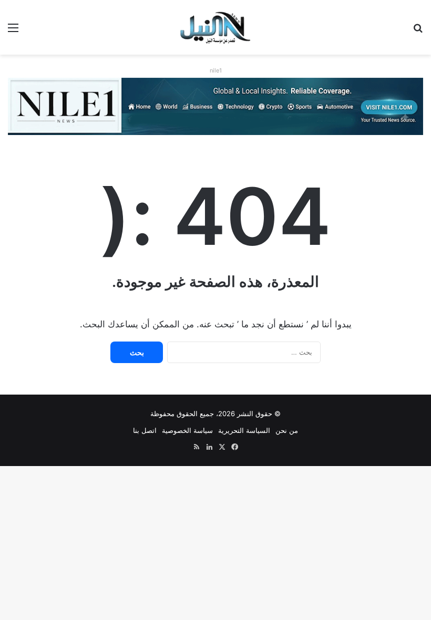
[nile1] (215, 105)
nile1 (216, 70)
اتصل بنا (145, 430)
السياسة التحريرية (244, 430)
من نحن (286, 430)
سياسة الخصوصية (187, 430)
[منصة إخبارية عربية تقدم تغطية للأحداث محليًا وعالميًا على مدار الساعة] (216, 27)
